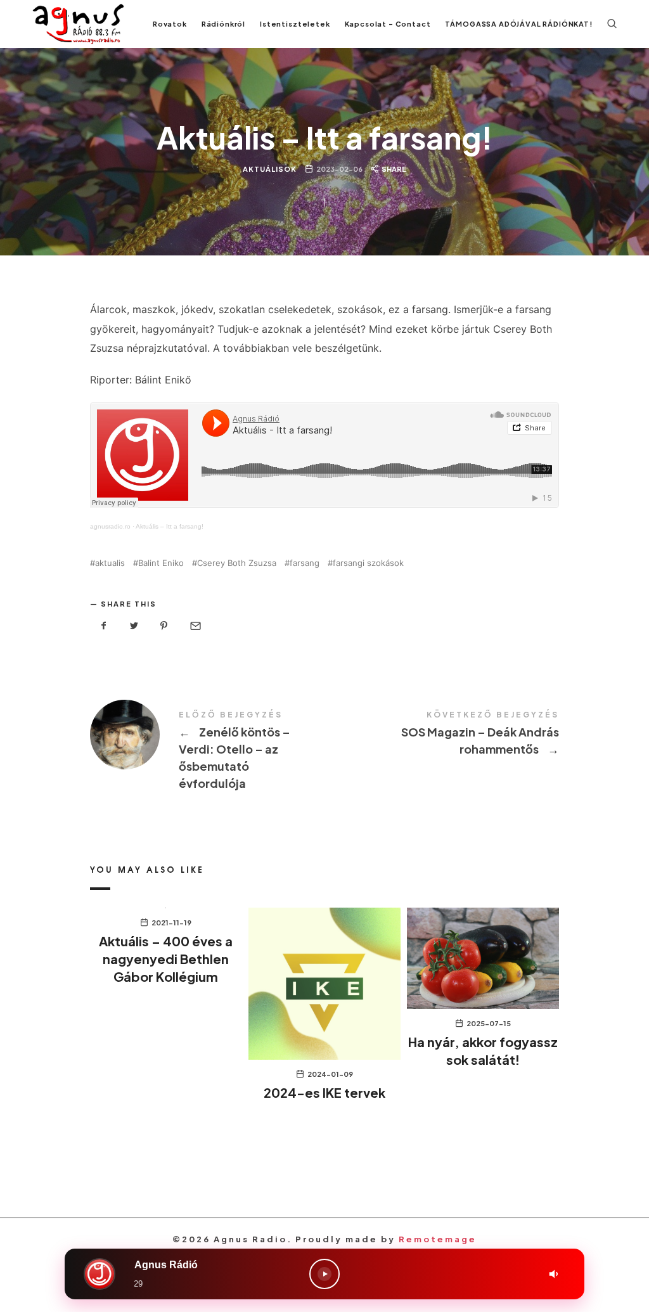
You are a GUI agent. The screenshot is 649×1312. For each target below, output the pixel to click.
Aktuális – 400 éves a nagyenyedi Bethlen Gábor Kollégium (166, 958)
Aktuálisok (270, 169)
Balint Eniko (161, 563)
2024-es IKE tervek (324, 1092)
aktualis (110, 563)
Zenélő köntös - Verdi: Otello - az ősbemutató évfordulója (207, 751)
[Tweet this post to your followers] (134, 626)
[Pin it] (164, 626)
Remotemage (438, 1239)
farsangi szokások (368, 563)
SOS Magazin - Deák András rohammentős (441, 734)
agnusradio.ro (110, 526)
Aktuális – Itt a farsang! (169, 526)
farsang (304, 563)
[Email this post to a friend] (195, 626)
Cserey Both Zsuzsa (236, 563)
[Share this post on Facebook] (104, 626)
